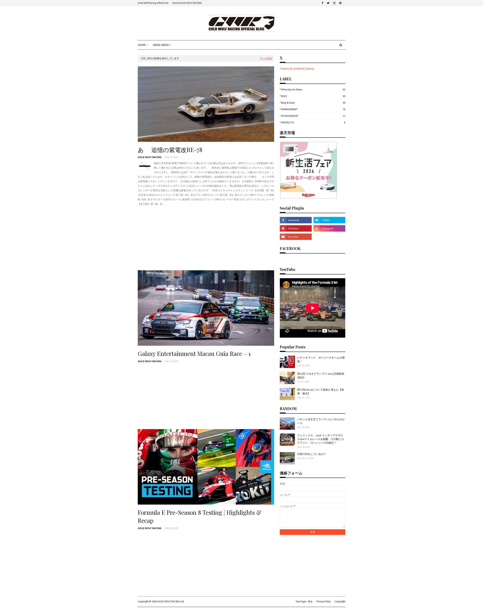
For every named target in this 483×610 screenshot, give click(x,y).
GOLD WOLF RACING (150, 157)
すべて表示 (266, 58)
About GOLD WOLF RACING (187, 3)
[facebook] (322, 3)
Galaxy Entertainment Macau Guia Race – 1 (194, 353)
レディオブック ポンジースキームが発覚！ (321, 359)
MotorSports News (313, 89)
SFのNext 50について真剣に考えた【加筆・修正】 (320, 391)
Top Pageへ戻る (304, 601)
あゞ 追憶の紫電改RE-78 (170, 150)
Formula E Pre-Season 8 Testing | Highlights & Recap (199, 516)
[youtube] (295, 237)
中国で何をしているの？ (311, 454)
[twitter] (328, 3)
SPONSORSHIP (313, 116)
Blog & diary (313, 102)
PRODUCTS (313, 122)
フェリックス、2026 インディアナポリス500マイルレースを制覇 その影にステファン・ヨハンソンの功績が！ (320, 438)
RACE (313, 96)
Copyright (340, 601)
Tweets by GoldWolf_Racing (297, 68)
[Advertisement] (206, 238)
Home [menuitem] (142, 45)
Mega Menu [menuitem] (161, 45)
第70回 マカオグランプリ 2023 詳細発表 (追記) (320, 375)
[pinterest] (340, 3)
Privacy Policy (323, 601)
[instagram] (334, 3)
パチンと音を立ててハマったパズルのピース (321, 421)
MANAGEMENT (313, 109)
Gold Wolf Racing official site (153, 3)
